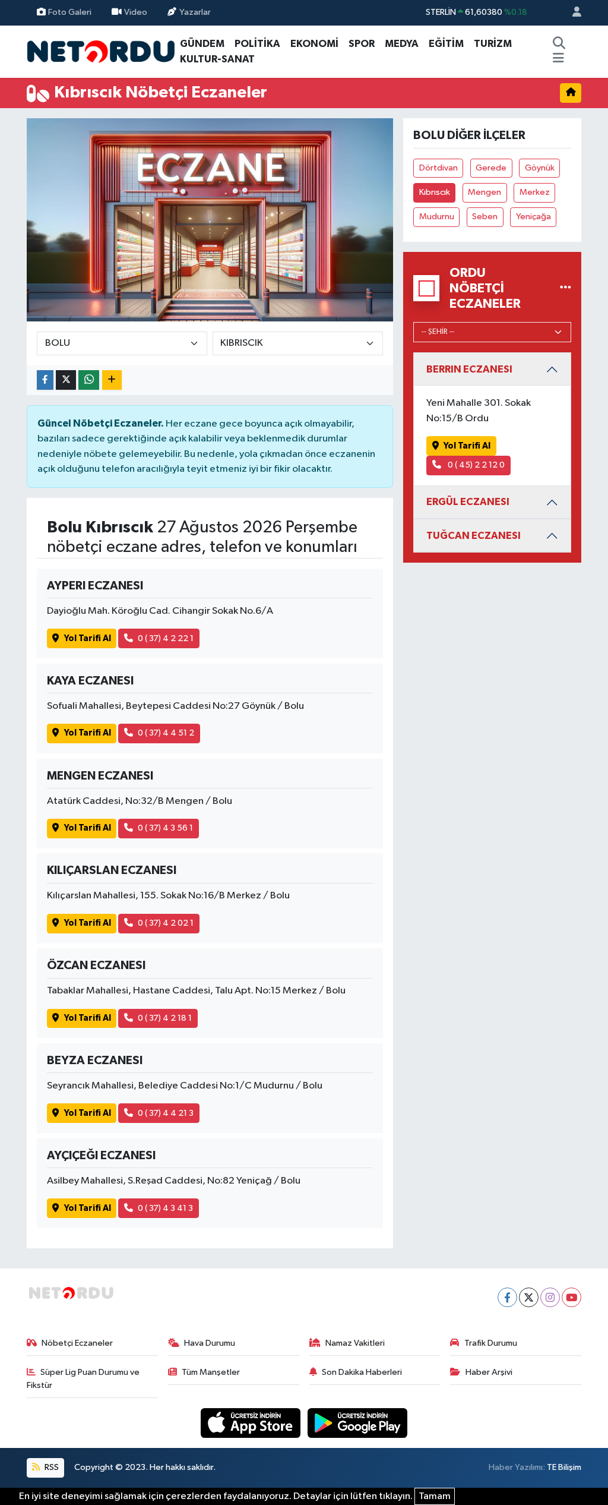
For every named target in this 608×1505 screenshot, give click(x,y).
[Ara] (558, 44)
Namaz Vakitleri (355, 1343)
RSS (51, 1467)
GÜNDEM (202, 44)
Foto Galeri (69, 12)
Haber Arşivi (489, 1372)
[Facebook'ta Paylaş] (45, 380)
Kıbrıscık (434, 192)
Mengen (484, 192)
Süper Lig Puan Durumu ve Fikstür (83, 1379)
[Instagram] (550, 1297)
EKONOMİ (314, 44)
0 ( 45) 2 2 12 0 (475, 464)
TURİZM (493, 44)
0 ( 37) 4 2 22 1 (166, 638)
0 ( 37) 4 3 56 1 (165, 828)
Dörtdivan (438, 167)
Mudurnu (436, 216)
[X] (529, 1297)
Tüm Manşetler (211, 1372)
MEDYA (402, 44)
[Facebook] (507, 1297)
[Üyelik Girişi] (571, 13)
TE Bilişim (564, 1467)
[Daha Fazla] (112, 380)
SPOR (362, 44)
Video (135, 12)
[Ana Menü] (558, 59)
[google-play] (357, 1423)
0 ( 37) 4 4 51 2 (166, 732)
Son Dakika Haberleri (362, 1372)
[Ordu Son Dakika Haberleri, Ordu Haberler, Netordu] (101, 51)
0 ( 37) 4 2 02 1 (166, 923)
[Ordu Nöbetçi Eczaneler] (565, 288)
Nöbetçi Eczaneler (77, 1343)
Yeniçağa (533, 216)
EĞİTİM (446, 44)
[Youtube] (571, 1297)
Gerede (491, 167)
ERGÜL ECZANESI (467, 502)
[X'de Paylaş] (66, 380)
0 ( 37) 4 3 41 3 (165, 1208)
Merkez (535, 192)
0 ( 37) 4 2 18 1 (165, 1018)
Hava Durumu (209, 1343)
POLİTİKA (257, 44)
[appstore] (251, 1423)
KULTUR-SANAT (217, 59)
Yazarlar (195, 12)
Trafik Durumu (490, 1343)
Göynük (540, 167)
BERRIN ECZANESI (469, 369)
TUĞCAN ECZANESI (473, 536)
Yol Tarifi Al (87, 638)
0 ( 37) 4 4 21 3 (166, 1113)
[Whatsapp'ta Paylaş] (88, 380)
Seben (485, 216)
